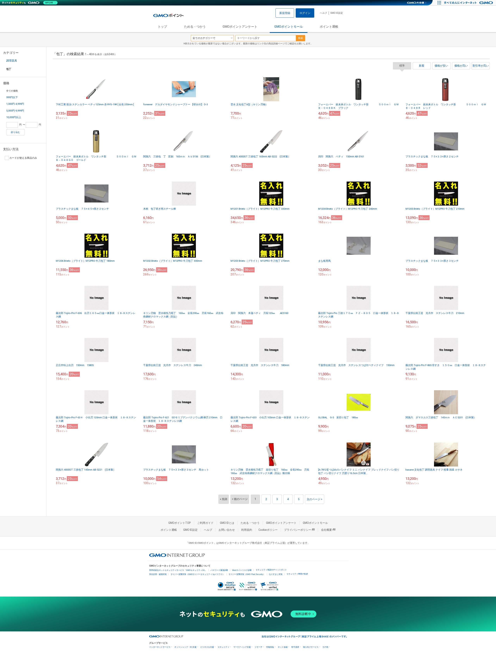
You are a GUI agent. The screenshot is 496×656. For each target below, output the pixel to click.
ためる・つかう (195, 26)
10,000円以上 (13, 117)
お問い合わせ (227, 529)
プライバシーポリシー (297, 529)
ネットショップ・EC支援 (185, 647)
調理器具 (11, 60)
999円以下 (12, 97)
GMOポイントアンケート (240, 26)
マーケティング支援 (242, 647)
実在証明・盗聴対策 (158, 574)
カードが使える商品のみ (23, 157)
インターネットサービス (159, 647)
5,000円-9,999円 (15, 110)
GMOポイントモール (288, 26)
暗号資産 (295, 647)
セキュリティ (223, 647)
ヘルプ (323, 13)
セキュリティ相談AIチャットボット (271, 570)
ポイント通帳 (329, 26)
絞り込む (15, 132)
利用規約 (246, 529)
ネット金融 (283, 647)
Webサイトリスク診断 (242, 570)
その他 (325, 647)
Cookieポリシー (268, 529)
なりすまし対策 (275, 574)
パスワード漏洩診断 (219, 570)
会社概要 (326, 529)
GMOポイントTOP (179, 522)
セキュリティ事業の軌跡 (297, 574)
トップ (162, 26)
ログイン (305, 13)
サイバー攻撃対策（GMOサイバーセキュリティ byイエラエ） (198, 574)
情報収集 (270, 647)
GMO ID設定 (336, 13)
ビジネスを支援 (207, 647)
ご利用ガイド (205, 522)
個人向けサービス (311, 647)
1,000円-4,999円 (15, 103)
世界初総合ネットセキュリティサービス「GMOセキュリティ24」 (178, 570)
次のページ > (314, 499)
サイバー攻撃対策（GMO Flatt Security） (247, 574)
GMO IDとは (227, 522)
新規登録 (284, 13)
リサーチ (258, 647)
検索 (300, 38)
